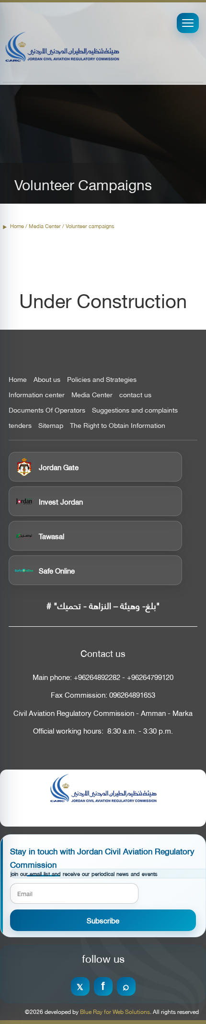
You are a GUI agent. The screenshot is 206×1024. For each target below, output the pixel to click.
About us (47, 379)
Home (17, 226)
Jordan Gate (59, 466)
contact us (135, 394)
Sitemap (50, 425)
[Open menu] (188, 23)
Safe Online (57, 570)
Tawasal (51, 535)
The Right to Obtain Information (117, 425)
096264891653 (132, 694)
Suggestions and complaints (135, 409)
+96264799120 (150, 677)
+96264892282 (97, 677)
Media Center (92, 394)
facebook (103, 986)
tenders (20, 425)
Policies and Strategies (102, 379)
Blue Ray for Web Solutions (115, 1011)
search (126, 986)
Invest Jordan (61, 501)
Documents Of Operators (47, 409)
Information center (37, 394)
